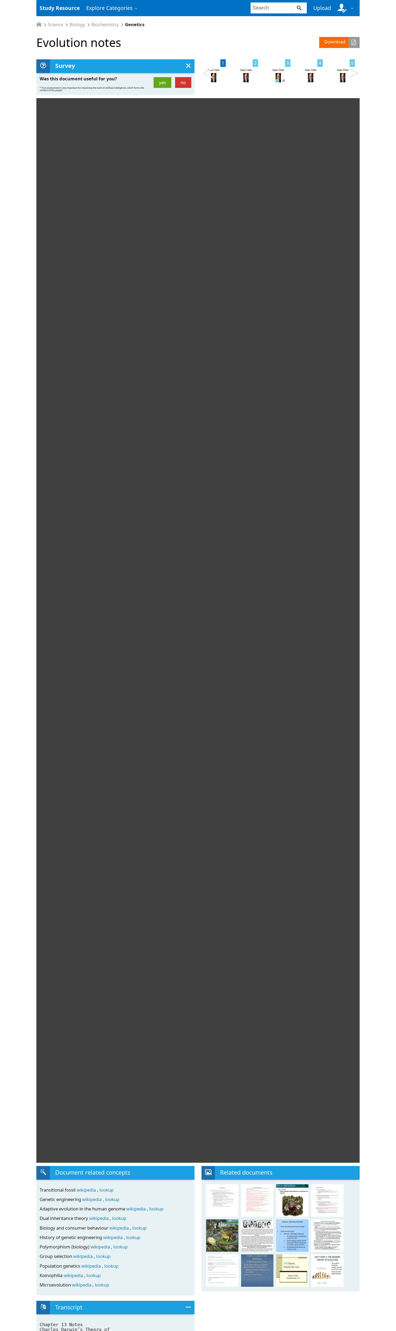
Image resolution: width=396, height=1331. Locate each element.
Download (334, 42)
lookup (106, 1190)
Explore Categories (109, 8)
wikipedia (87, 1190)
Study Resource (60, 8)
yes (162, 82)
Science (55, 24)
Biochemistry (105, 24)
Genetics (134, 24)
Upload (322, 8)
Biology (77, 24)
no (183, 82)
